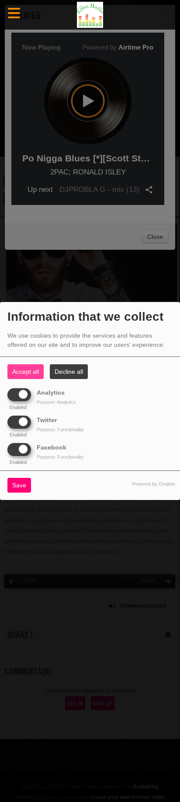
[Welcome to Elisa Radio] (90, 15)
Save (19, 485)
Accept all (25, 371)
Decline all (69, 371)
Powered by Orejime (153, 484)
